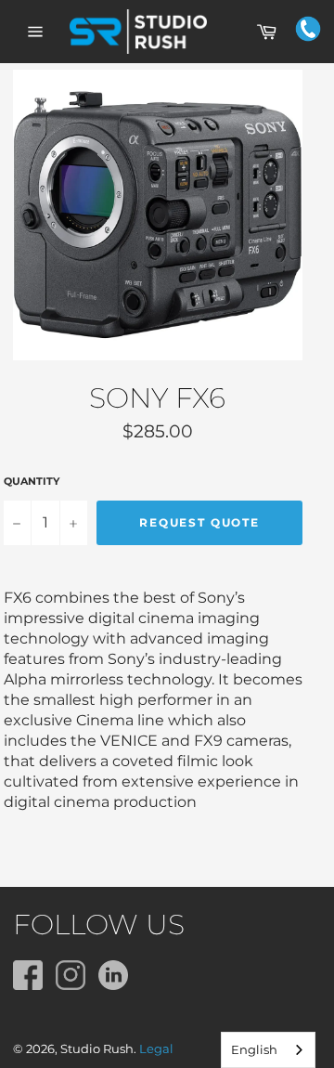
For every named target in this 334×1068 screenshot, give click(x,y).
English (254, 1049)
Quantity (31, 481)
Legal (156, 1049)
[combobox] (268, 1050)
